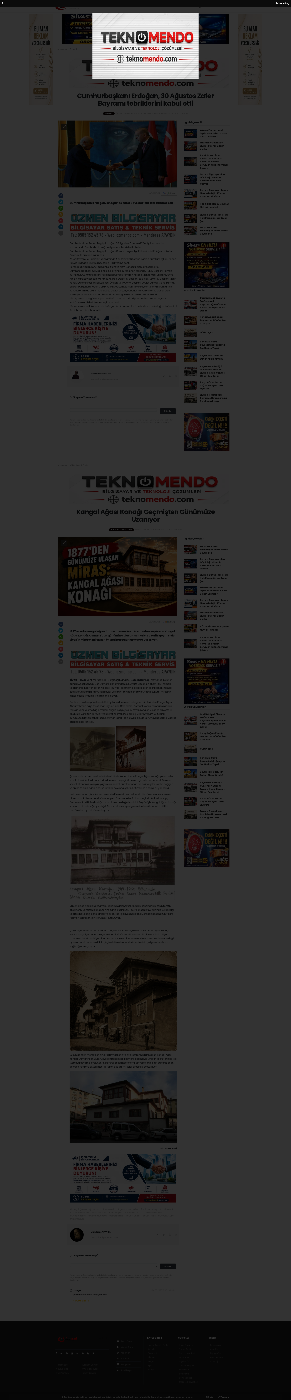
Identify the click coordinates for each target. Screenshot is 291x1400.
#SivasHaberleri (78, 1215)
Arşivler (125, 1358)
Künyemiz (126, 1364)
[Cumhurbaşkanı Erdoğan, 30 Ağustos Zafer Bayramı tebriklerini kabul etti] (117, 153)
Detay (211, 1397)
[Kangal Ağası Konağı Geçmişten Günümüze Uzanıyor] (117, 576)
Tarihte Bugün (186, 1365)
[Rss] (84, 1353)
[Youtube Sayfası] (73, 1353)
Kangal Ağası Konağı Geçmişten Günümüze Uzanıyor (213, 320)
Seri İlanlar (184, 1373)
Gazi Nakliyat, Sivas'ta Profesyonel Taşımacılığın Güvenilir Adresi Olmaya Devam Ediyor (213, 304)
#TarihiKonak (166, 1209)
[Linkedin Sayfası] (79, 1353)
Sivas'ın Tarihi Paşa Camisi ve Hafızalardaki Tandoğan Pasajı (213, 398)
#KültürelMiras (98, 1212)
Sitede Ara (215, 1345)
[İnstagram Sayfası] (68, 1353)
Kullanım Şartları (90, 1364)
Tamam (224, 1397)
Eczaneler (184, 1357)
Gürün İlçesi (206, 332)
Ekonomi (148, 6)
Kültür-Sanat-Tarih (115, 6)
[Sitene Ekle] (95, 1353)
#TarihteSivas (77, 1218)
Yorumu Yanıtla (81, 1300)
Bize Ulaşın (126, 1370)
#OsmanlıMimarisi (79, 1212)
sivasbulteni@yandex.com (104, 379)
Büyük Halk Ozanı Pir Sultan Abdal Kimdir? (211, 357)
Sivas (83, 680)
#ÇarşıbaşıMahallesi (128, 1209)
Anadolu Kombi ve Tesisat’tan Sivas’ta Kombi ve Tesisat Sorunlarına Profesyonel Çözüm (214, 162)
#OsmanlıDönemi (97, 1215)
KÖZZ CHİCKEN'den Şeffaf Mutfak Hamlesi (214, 205)
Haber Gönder (89, 1372)
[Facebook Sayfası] (57, 1353)
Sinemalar (184, 1369)
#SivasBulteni (116, 1215)
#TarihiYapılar (115, 1212)
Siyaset (160, 6)
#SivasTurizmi (132, 1215)
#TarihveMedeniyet (152, 1212)
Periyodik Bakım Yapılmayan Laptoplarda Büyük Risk (214, 230)
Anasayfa (62, 49)
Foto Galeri (127, 1341)
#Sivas (96, 1209)
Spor (181, 6)
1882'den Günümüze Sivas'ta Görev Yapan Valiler (212, 146)
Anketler (214, 1349)
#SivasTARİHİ (149, 1215)
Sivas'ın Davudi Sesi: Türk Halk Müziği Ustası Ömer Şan (214, 218)
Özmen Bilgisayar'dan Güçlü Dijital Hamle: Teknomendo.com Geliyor (212, 179)
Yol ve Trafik (185, 1349)
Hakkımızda (62, 1364)
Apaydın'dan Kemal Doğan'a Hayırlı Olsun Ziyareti (212, 385)
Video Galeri (127, 1347)
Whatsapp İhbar (90, 1368)
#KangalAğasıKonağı (80, 1209)
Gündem (135, 6)
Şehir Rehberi (185, 1377)
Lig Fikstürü (184, 1361)
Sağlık (172, 6)
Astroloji (214, 1361)
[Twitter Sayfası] (62, 1353)
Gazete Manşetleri (188, 1381)
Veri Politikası (62, 1372)
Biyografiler (216, 1353)
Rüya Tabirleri (217, 1357)
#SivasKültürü (132, 1212)
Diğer (200, 6)
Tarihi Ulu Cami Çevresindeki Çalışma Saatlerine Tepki (212, 345)
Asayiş (190, 6)
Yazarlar (125, 1352)
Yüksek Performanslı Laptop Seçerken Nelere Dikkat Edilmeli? (213, 133)
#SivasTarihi (109, 1209)
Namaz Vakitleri (187, 1353)
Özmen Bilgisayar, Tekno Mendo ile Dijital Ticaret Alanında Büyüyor (214, 193)
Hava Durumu (186, 1345)
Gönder (168, 411)
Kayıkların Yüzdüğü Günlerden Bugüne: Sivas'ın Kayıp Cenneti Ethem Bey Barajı (212, 371)
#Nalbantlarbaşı (149, 1209)
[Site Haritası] (89, 1353)
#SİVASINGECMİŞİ (166, 1215)
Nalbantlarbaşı (140, 680)
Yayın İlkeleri (62, 1368)
